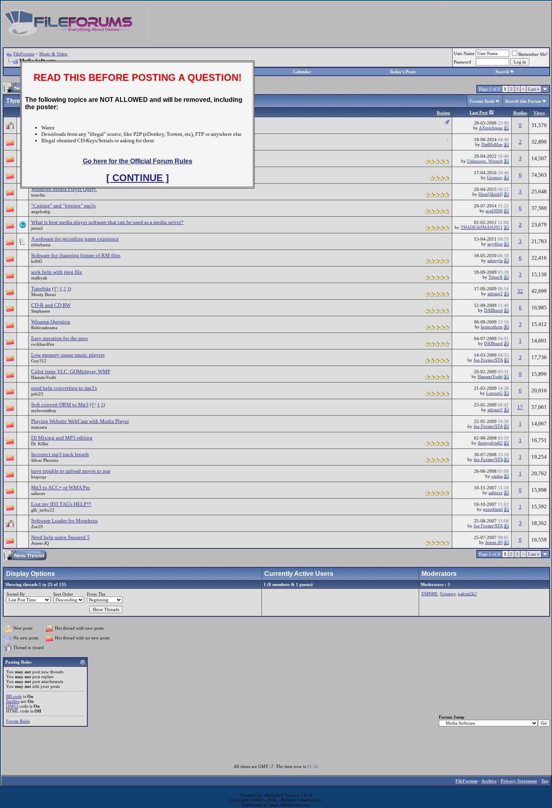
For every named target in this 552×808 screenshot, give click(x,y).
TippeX (496, 277)
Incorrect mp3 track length (60, 454)
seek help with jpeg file (56, 272)
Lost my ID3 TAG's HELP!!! (61, 504)
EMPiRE (429, 593)
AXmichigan (491, 127)
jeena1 (37, 228)
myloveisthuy (44, 410)
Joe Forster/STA (488, 359)
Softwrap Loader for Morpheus (64, 521)
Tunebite (41, 289)
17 (520, 407)
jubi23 (37, 393)
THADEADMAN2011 (482, 227)
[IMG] (12, 706)
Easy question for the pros (59, 338)
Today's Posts (403, 71)
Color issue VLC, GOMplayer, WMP (70, 371)
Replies (520, 112)
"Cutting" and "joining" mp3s (63, 206)
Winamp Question (50, 322)
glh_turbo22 (43, 510)
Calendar (302, 71)
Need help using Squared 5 (60, 537)
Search (502, 71)
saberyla (495, 260)
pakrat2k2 (467, 593)
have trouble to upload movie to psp (70, 471)
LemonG (494, 393)
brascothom (492, 326)
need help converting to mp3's (64, 388)
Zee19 (37, 526)
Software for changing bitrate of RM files (75, 255)
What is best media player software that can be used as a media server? (107, 222)
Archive (489, 780)
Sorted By (15, 594)
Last (533, 89)
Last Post (479, 112)
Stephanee (40, 311)
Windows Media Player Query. (64, 189)
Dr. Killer (39, 443)
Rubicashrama (44, 327)
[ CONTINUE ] (137, 177)
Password (462, 61)
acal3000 (494, 210)
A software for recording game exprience (75, 239)
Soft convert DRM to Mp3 (59, 405)
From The (96, 594)
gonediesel (493, 509)
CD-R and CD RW (51, 305)
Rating (443, 112)
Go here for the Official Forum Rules (137, 161)
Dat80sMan (492, 144)
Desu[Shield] (490, 194)
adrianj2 (495, 293)
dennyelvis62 (490, 442)
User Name (464, 53)
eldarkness (41, 244)
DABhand (493, 310)
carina (497, 476)
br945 (36, 261)
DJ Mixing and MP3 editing (62, 438)
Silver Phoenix (45, 460)
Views (539, 112)
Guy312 (38, 360)
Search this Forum (523, 101)
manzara (39, 427)
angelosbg (40, 211)
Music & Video (53, 53)
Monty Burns (43, 294)
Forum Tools (482, 101)
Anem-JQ (40, 543)
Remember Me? (533, 54)
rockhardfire (43, 344)
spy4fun (495, 243)
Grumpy (495, 177)
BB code (14, 696)
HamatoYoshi (43, 377)
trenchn (38, 194)
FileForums (23, 53)
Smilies (12, 701)
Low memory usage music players (68, 355)
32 (520, 291)
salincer (38, 493)
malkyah (39, 277)
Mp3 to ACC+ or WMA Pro (60, 487)
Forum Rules (18, 721)
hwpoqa (38, 476)
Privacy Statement (519, 780)
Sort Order (63, 594)
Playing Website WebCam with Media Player (80, 421)
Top (544, 780)
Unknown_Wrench (485, 161)
